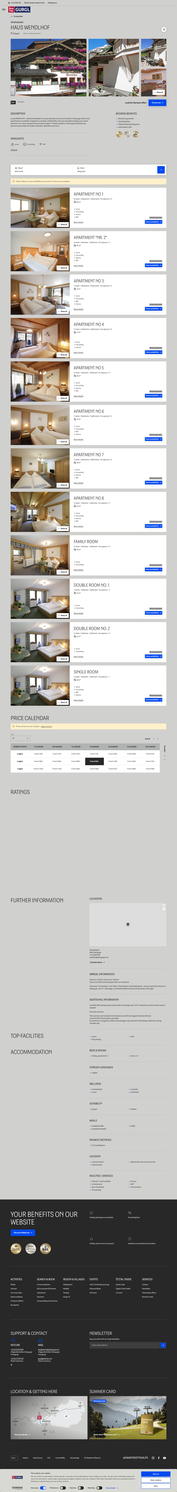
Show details (110, 1488)
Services (147, 1279)
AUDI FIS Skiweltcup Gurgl (99, 1285)
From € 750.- (38, 754)
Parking (66, 1293)
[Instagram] (153, 1458)
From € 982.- (76, 769)
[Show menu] (3, 9)
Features (14, 150)
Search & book (46, 1279)
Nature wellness (17, 1297)
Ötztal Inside (124, 1279)
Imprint (25, 1458)
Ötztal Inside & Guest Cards (34, 3)
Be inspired (15, 1305)
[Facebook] (159, 1458)
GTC (48, 1458)
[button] (128, 925)
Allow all (156, 1474)
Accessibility (60, 1458)
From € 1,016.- (57, 769)
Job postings (74, 1458)
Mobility (66, 1289)
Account (119, 1293)
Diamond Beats (95, 1289)
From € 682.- (113, 754)
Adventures (41, 1293)
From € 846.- (150, 769)
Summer (14, 1289)
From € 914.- (113, 769)
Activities (16, 1279)
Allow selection (155, 1480)
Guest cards (120, 1285)
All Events (93, 1293)
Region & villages (74, 1279)
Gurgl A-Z (66, 1297)
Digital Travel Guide (123, 1289)
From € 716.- (94, 754)
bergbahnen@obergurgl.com (48, 1350)
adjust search (46, 726)
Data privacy (37, 1458)
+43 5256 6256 (95, 955)
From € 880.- (131, 769)
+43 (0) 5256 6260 (17, 1350)
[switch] (63, 1488)
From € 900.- (38, 761)
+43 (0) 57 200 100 (17, 1359)
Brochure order (147, 1297)
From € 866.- (76, 761)
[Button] (163, 1345)
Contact (145, 1285)
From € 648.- (131, 754)
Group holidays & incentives (47, 1301)
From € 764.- (131, 761)
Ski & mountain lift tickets (46, 1289)
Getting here (52, 3)
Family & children (17, 1301)
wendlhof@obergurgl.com (99, 957)
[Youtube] (164, 1458)
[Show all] (40, 227)
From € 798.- (113, 761)
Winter (13, 1285)
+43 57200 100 (16, 3)
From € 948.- (94, 769)
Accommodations (43, 1285)
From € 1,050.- (38, 769)
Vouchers (40, 1297)
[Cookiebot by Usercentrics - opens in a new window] (17, 1488)
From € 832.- (94, 761)
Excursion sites (16, 1293)
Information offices (149, 1293)
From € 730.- (150, 761)
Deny (156, 1486)
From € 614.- (150, 754)
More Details (78, 222)
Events (94, 1279)
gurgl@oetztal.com (45, 1359)
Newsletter (146, 1289)
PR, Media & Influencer (92, 1458)
